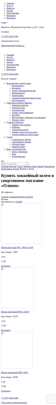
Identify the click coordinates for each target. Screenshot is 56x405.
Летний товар (18, 144)
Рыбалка (16, 127)
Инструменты (18, 100)
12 (16, 202)
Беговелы (16, 88)
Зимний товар (18, 147)
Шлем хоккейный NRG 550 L (15, 372)
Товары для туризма (21, 125)
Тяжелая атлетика (20, 105)
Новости (11, 8)
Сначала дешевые (9, 197)
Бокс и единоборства (16, 149)
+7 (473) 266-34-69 (9, 36)
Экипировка (18, 95)
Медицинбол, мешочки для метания (28, 117)
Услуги (10, 6)
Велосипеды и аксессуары (19, 83)
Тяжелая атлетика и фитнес (19, 103)
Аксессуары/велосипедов (23, 90)
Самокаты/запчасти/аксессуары (26, 98)
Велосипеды (18, 86)
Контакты (11, 18)
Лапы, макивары (19, 152)
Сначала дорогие (25, 197)
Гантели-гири (18, 108)
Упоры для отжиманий (22, 112)
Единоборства (18, 156)
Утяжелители (18, 110)
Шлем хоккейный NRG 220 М (15, 312)
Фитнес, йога (18, 120)
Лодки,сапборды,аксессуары (25, 134)
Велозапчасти (18, 93)
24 (19, 202)
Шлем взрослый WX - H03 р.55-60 (17, 247)
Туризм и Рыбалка (15, 122)
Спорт (9, 137)
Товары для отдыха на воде (24, 132)
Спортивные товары (21, 142)
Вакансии (11, 15)
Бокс (14, 154)
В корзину (6, 266)
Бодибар (16, 115)
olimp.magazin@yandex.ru (12, 45)
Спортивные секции (21, 139)
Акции (10, 10)
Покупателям (13, 13)
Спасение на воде (20, 130)
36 (21, 202)
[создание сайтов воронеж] (14, 402)
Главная (10, 3)
